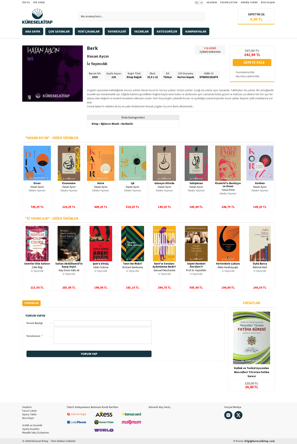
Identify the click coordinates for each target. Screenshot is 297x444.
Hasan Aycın (37, 187)
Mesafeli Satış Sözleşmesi (35, 433)
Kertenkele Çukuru (228, 264)
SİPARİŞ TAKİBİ (249, 2)
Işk (132, 183)
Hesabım (27, 407)
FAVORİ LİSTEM (228, 2)
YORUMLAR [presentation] (31, 303)
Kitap (95, 124)
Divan (37, 183)
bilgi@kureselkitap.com (259, 441)
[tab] (31, 303)
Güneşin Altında (164, 183)
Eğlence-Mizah (110, 124)
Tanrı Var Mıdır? (132, 264)
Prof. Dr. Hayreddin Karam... (196, 272)
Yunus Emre (228, 190)
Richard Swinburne (132, 267)
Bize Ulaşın (28, 418)
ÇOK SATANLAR (59, 31)
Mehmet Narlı (260, 267)
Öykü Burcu (260, 264)
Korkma (260, 183)
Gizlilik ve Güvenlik (32, 425)
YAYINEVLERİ (117, 31)
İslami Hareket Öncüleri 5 (196, 265)
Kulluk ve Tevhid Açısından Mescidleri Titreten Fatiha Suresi (251, 372)
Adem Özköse (100, 267)
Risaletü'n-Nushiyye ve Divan (228, 184)
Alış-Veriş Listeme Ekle (247, 76)
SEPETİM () (256, 14)
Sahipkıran (196, 183)
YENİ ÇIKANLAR (89, 31)
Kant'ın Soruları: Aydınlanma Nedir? (164, 265)
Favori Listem (29, 411)
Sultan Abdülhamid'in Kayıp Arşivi (69, 265)
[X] (238, 418)
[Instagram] (228, 418)
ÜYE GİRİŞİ (39, 2)
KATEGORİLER (167, 31)
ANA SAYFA (32, 31)
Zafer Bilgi (37, 267)
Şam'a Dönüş (101, 264)
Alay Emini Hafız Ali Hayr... (69, 272)
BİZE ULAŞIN (268, 2)
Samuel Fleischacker (164, 270)
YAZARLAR (141, 31)
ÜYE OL (26, 2)
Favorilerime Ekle (245, 72)
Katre (100, 183)
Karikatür (127, 124)
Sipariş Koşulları (30, 429)
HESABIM (211, 2)
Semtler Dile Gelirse (37, 264)
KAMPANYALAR (195, 31)
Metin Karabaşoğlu (228, 267)
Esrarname (69, 183)
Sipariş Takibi (29, 414)
